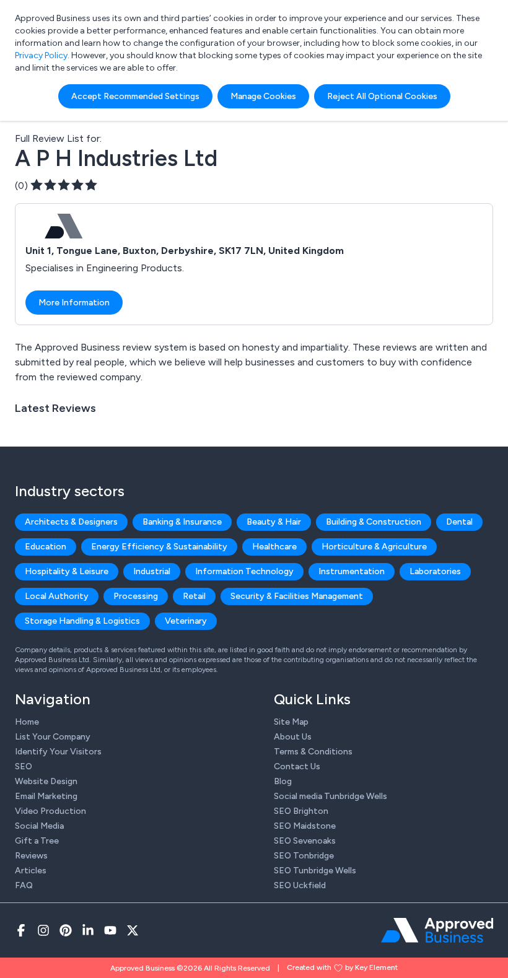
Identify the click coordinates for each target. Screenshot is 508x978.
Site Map (291, 722)
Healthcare (274, 546)
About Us (293, 736)
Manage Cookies (263, 96)
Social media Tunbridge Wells (330, 796)
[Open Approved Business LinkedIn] (88, 930)
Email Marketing (46, 796)
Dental (459, 522)
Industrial (151, 571)
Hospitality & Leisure (66, 571)
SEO (23, 766)
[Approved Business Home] (437, 930)
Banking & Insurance (182, 522)
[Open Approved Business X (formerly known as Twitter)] (132, 930)
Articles (30, 870)
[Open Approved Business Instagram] (43, 930)
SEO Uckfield (300, 885)
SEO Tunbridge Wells (315, 870)
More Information (74, 302)
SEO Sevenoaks (305, 841)
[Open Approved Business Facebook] (21, 930)
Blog (283, 781)
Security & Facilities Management (296, 596)
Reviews (31, 855)
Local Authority (57, 596)
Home (27, 722)
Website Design (46, 781)
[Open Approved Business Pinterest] (65, 930)
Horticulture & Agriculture (374, 546)
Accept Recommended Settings (135, 96)
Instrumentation (351, 571)
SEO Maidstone (305, 826)
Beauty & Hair (274, 522)
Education (45, 546)
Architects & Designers (71, 522)
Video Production (50, 811)
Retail (194, 596)
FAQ (24, 885)
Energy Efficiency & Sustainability (159, 546)
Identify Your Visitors (58, 751)
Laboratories (435, 571)
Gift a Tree (37, 841)
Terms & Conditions (313, 751)
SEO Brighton (301, 811)
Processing (135, 596)
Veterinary (186, 621)
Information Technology (244, 571)
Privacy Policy (41, 55)
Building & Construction (373, 522)
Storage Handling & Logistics (82, 621)
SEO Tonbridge (304, 855)
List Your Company (52, 736)
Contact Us (297, 766)
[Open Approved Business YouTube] (110, 930)
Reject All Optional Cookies (382, 96)
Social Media (39, 826)
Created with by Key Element (342, 967)
